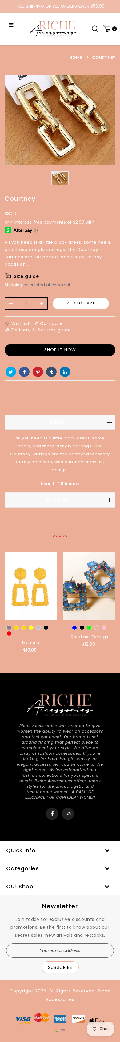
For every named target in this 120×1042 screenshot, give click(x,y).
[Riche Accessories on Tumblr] (51, 372)
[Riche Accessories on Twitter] (11, 372)
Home (75, 57)
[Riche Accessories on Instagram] (68, 814)
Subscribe (60, 967)
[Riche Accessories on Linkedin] (65, 372)
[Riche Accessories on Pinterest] (38, 372)
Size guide (26, 276)
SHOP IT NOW (60, 350)
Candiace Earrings (89, 636)
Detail (58, 422)
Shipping (13, 285)
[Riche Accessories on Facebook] (24, 372)
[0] (109, 29)
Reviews (58, 499)
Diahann (30, 642)
